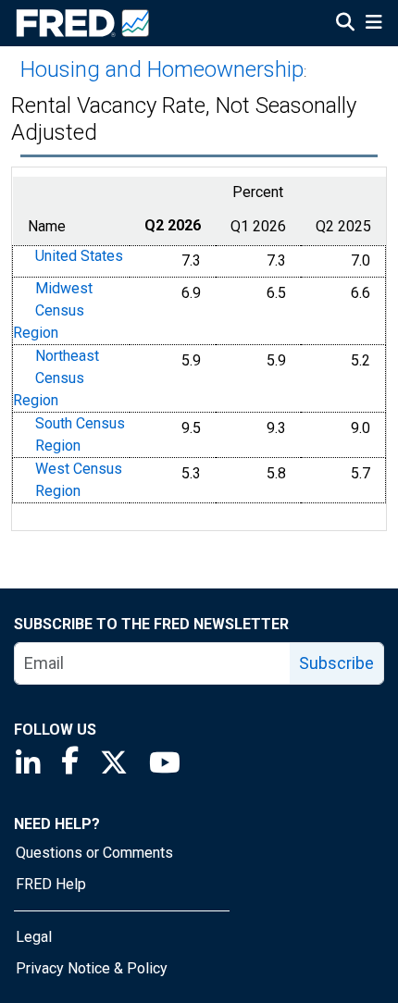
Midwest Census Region (53, 310)
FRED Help (51, 884)
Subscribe (336, 663)
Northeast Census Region (56, 378)
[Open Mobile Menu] (373, 24)
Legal (34, 937)
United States (79, 257)
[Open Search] (345, 24)
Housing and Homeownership (162, 69)
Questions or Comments (94, 852)
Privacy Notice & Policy (92, 968)
